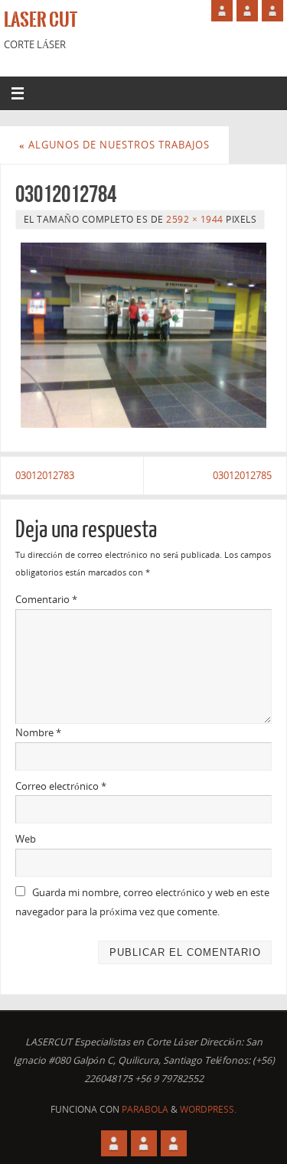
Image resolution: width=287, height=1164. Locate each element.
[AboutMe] (222, 10)
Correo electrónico (60, 786)
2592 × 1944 (194, 219)
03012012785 (242, 475)
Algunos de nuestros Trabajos (114, 145)
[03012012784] (143, 335)
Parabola (145, 1109)
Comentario (46, 599)
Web (25, 839)
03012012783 (44, 475)
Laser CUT (40, 20)
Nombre (38, 732)
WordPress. (208, 1109)
